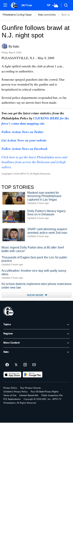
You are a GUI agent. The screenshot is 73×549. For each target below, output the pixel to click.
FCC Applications (12, 399)
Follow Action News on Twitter (22, 131)
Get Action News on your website (23, 140)
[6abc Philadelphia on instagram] (25, 365)
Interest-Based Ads (28, 395)
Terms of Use (9, 395)
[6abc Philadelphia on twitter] (16, 365)
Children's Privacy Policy (15, 392)
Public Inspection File (52, 395)
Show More (35, 295)
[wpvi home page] (8, 311)
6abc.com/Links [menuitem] (46, 14)
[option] (20, 14)
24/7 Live (26, 5)
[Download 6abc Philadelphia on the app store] (12, 375)
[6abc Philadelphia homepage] (14, 5)
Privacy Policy (10, 388)
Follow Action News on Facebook (24, 148)
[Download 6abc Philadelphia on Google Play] (32, 375)
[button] (5, 5)
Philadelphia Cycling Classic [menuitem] (17, 14)
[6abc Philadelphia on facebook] (7, 365)
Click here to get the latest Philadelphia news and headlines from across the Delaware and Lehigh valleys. (34, 162)
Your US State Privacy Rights (45, 392)
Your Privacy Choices (30, 388)
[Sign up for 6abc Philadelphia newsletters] (34, 365)
